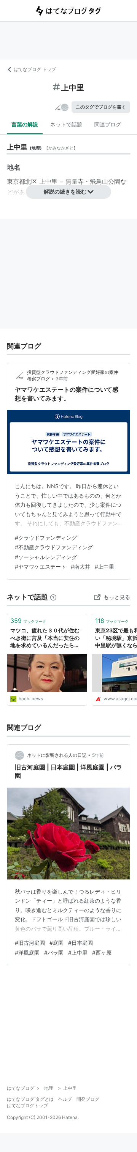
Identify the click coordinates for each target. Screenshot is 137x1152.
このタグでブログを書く (101, 107)
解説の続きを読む (65, 191)
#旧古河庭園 (30, 942)
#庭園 (56, 942)
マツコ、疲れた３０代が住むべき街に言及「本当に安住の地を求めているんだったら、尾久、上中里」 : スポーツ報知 (46, 638)
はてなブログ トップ (35, 69)
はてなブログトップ (27, 1105)
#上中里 (104, 566)
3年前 (62, 378)
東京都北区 (22, 181)
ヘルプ (65, 1099)
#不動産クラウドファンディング (54, 547)
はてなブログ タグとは (30, 1099)
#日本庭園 (80, 942)
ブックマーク (28, 620)
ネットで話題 (66, 124)
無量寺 (74, 181)
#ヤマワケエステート (40, 566)
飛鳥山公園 (105, 181)
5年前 (98, 755)
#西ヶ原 (102, 952)
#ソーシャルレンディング (46, 557)
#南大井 (80, 566)
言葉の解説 (24, 124)
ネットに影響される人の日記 (56, 755)
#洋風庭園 (27, 952)
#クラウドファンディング (46, 537)
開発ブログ (87, 1099)
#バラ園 (54, 952)
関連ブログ (107, 124)
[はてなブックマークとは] (53, 597)
